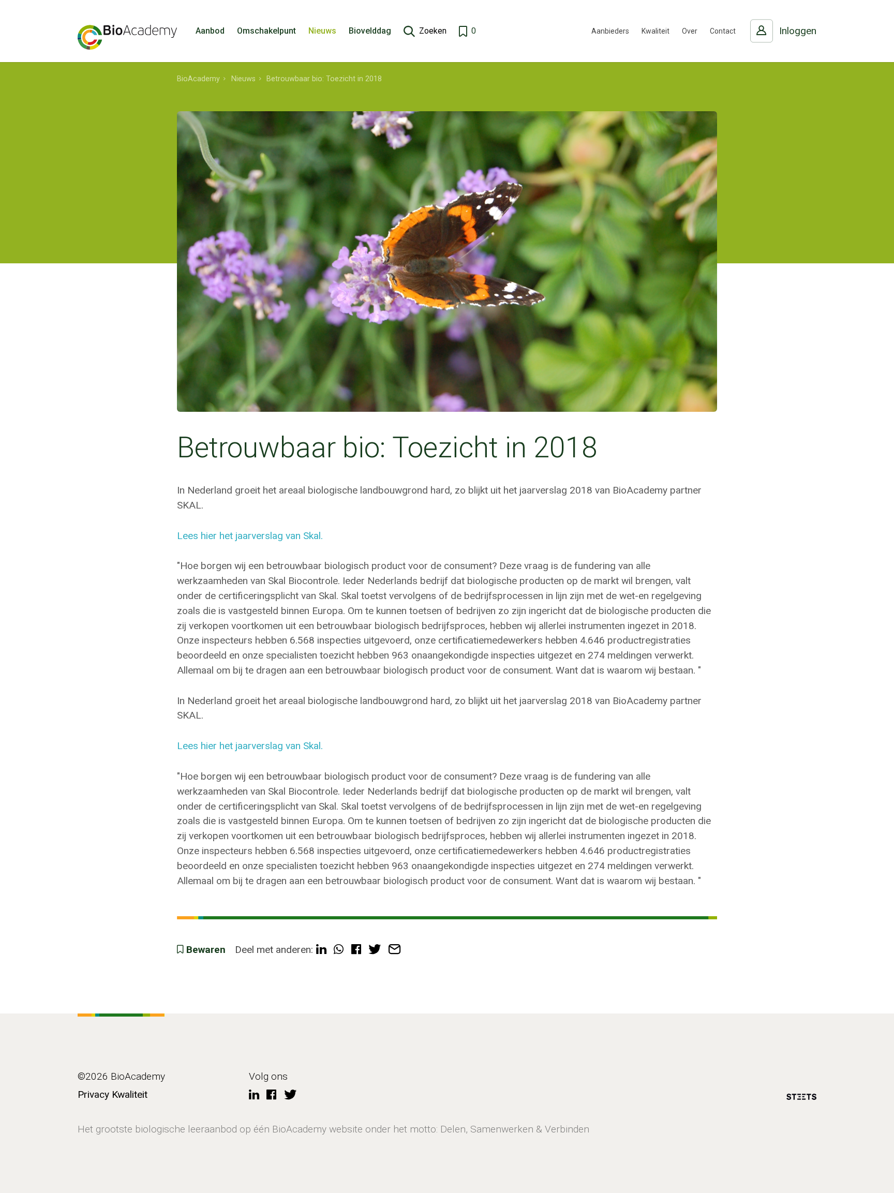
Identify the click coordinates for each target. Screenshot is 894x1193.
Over (689, 31)
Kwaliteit (655, 31)
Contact (723, 31)
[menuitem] (198, 79)
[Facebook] (271, 1095)
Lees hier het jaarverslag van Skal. (250, 536)
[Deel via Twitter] (374, 950)
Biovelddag (370, 31)
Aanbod (210, 31)
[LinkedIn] (254, 1095)
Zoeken (432, 31)
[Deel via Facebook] (356, 950)
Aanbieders (610, 31)
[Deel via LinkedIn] (321, 950)
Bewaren (206, 950)
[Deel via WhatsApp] (339, 950)
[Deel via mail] (394, 950)
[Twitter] (290, 1095)
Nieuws (322, 31)
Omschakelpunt (266, 31)
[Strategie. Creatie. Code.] (801, 1098)
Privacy (93, 1094)
